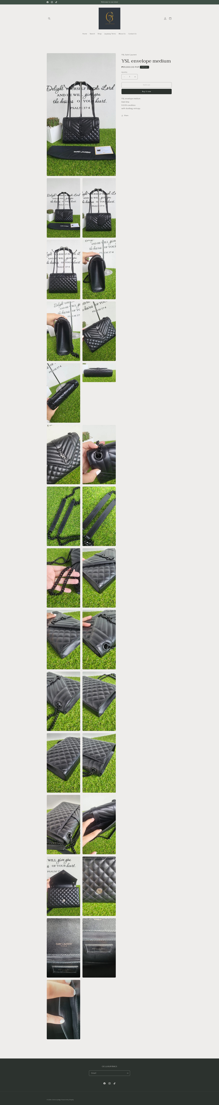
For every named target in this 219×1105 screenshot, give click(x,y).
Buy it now (146, 91)
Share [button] (126, 115)
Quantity (124, 72)
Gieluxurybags (56, 1099)
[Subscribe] (127, 1073)
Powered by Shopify (67, 1099)
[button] (49, 18)
